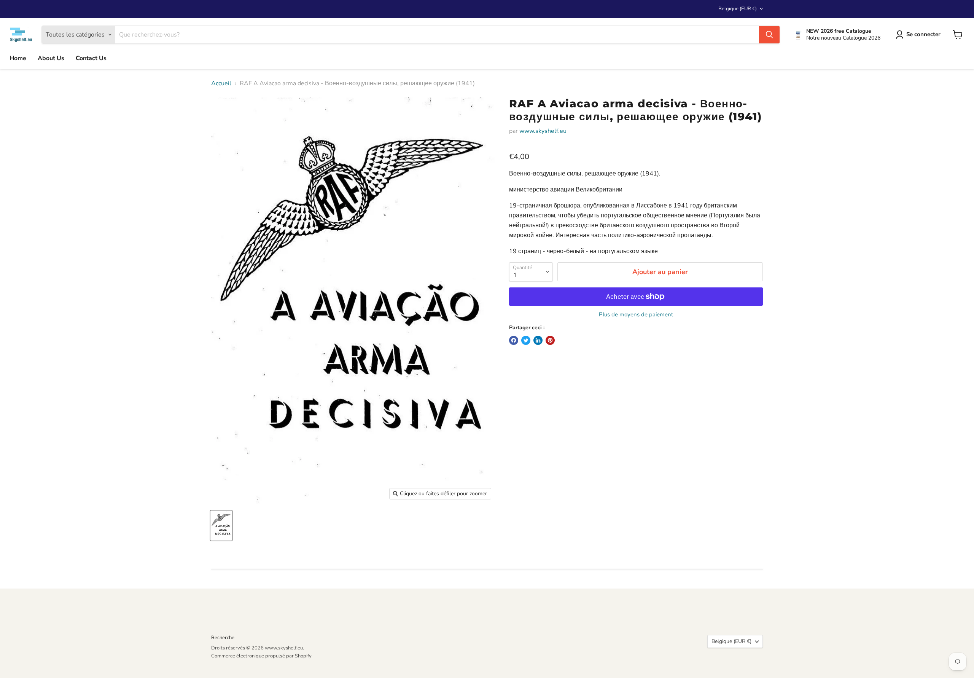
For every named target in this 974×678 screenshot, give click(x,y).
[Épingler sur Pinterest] (550, 340)
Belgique (737, 8)
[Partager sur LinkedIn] (538, 340)
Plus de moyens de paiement (636, 314)
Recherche (222, 637)
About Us (51, 58)
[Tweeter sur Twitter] (525, 340)
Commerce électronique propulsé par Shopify (261, 655)
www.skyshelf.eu (543, 131)
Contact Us (91, 58)
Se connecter (923, 34)
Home (18, 58)
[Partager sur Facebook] (513, 340)
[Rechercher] (769, 34)
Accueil (221, 83)
